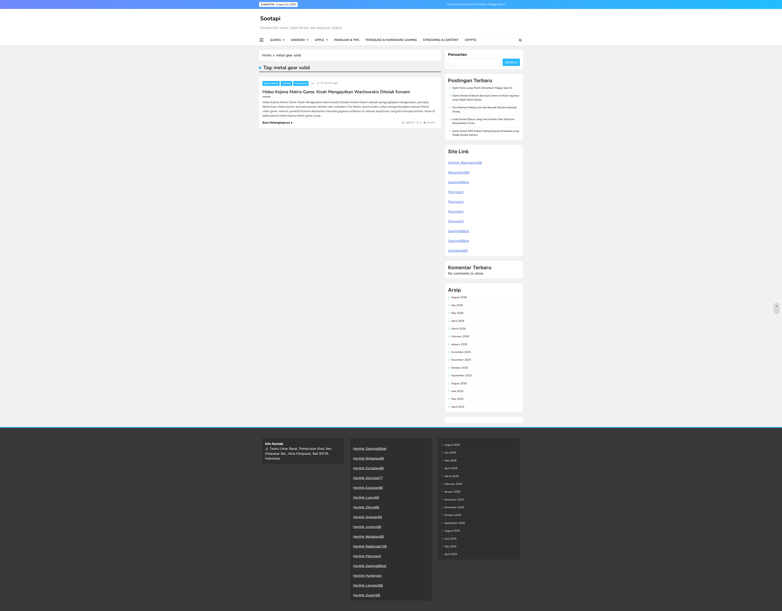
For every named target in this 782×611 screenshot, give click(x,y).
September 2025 (461, 375)
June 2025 (457, 391)
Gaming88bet (458, 182)
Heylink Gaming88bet (370, 449)
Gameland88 (458, 251)
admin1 (409, 122)
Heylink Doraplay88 (368, 468)
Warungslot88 (458, 172)
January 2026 (459, 344)
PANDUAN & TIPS (346, 40)
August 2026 (459, 297)
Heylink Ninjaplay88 (368, 458)
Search (511, 62)
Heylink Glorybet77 (368, 478)
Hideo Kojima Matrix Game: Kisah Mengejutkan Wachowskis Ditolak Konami (336, 92)
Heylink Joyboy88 (367, 527)
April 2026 (457, 321)
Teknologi (301, 83)
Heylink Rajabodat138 (370, 546)
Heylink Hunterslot (367, 576)
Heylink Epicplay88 (368, 488)
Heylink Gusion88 (366, 595)
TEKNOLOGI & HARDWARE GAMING (391, 40)
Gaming (286, 83)
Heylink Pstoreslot (367, 556)
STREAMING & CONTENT (441, 40)
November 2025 (461, 360)
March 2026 (458, 329)
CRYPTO (470, 40)
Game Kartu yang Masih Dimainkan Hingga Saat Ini (476, 4)
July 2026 (457, 305)
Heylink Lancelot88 (368, 585)
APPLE (319, 40)
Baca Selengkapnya (276, 122)
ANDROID (298, 40)
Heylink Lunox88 (366, 497)
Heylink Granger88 (367, 517)
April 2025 (457, 407)
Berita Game (271, 83)
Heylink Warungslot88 (465, 163)
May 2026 (457, 313)
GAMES (275, 40)
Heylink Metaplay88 (368, 536)
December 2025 (461, 352)
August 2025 (459, 383)
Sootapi (270, 18)
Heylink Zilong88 (366, 507)
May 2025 (457, 399)
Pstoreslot (456, 192)
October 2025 (459, 368)
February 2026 (460, 336)
